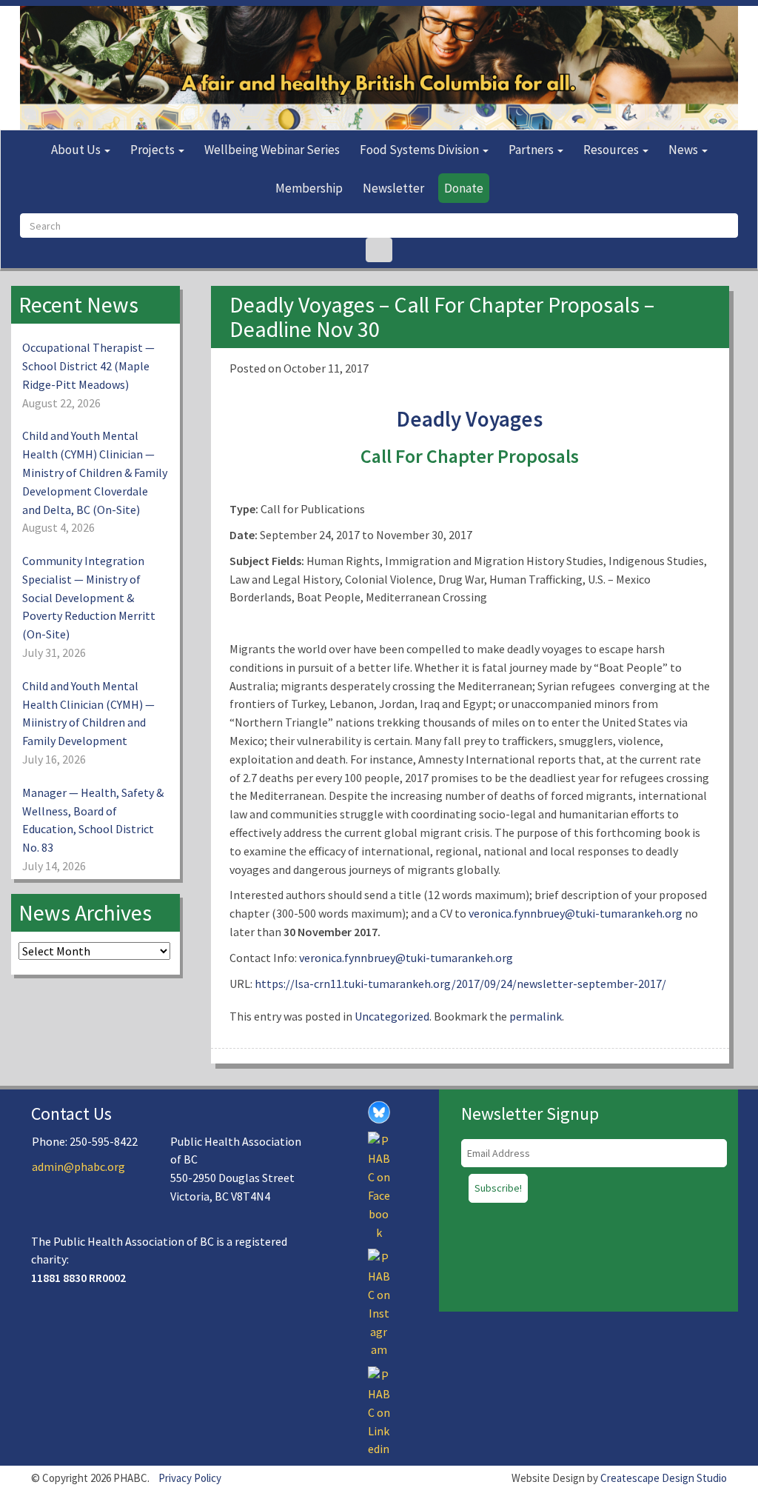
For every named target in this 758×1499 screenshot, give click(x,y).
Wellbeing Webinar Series (272, 149)
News (684, 149)
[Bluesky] (379, 1111)
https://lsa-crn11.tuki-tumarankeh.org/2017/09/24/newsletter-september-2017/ (460, 983)
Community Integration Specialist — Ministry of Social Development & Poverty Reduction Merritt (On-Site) (88, 597)
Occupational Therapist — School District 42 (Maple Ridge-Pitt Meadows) (88, 366)
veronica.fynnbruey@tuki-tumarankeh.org (577, 913)
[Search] (379, 250)
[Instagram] (379, 1302)
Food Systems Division (420, 149)
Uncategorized (392, 1016)
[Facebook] (379, 1185)
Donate (463, 188)
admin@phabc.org (78, 1166)
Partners (532, 149)
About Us (77, 149)
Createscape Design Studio (663, 1478)
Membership (309, 188)
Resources (612, 149)
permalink (535, 1016)
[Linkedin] (379, 1410)
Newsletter (393, 188)
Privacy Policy (189, 1478)
